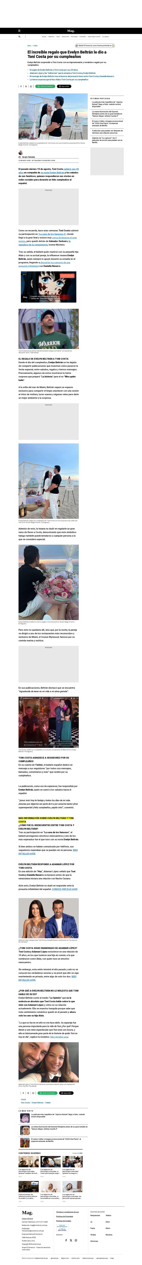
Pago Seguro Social (94, 36)
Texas (58, 36)
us (91, 1222)
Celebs (48, 1103)
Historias (94, 1241)
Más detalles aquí (59, 1037)
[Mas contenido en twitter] (71, 1240)
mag (112, 1258)
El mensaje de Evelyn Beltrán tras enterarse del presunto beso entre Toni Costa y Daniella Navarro (72, 76)
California (51, 36)
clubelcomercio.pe (41, 1258)
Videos (108, 1215)
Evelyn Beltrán (37, 1103)
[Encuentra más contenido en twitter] (26, 86)
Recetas (109, 1235)
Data (108, 1222)
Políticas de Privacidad (64, 1216)
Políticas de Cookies (63, 1221)
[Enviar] (20, 37)
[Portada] (27, 1216)
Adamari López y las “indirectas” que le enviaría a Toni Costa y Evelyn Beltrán (63, 73)
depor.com (65, 1258)
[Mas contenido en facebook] (66, 1240)
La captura (105, 36)
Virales (93, 1235)
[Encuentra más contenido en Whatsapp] (31, 86)
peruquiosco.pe (102, 1258)
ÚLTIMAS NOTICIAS (100, 98)
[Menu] (20, 31)
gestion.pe (54, 1258)
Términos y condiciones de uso (67, 1212)
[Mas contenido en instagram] (75, 1240)
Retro (108, 1228)
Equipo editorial (27, 1218)
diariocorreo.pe (88, 1258)
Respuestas (95, 1215)
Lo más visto (26, 1111)
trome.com (75, 1258)
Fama (92, 1228)
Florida (44, 36)
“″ (52, 234)
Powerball (83, 36)
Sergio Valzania (28, 157)
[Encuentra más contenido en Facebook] (21, 86)
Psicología (74, 36)
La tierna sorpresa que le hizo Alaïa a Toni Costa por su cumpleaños (59, 79)
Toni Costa (25, 1103)
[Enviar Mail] (20, 157)
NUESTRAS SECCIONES (97, 1212)
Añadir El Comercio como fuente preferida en (95, 46)
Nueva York (65, 36)
